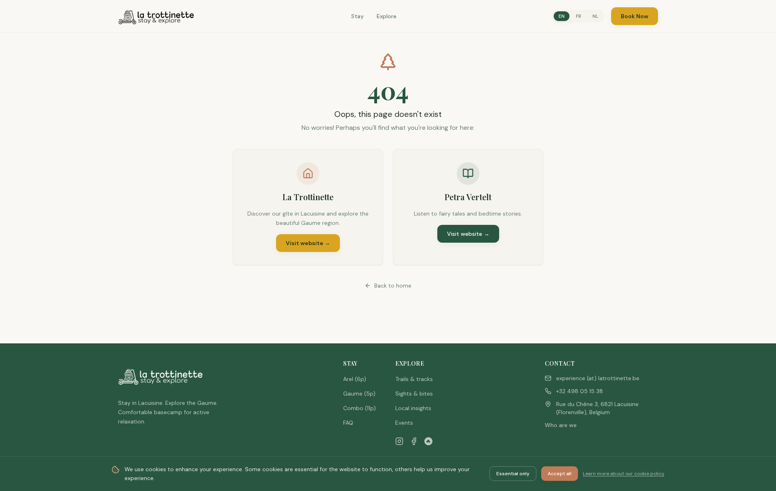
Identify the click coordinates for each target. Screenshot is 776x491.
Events (404, 422)
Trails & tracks (414, 379)
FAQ (348, 422)
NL (595, 16)
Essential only (512, 473)
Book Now (634, 16)
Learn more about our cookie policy (623, 473)
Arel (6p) (354, 379)
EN (562, 16)
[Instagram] (399, 441)
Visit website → (308, 243)
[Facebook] (414, 441)
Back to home (392, 285)
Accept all (559, 473)
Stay (357, 16)
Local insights (413, 408)
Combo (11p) (359, 408)
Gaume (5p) (359, 393)
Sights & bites (414, 393)
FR (578, 16)
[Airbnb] (428, 441)
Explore (386, 16)
